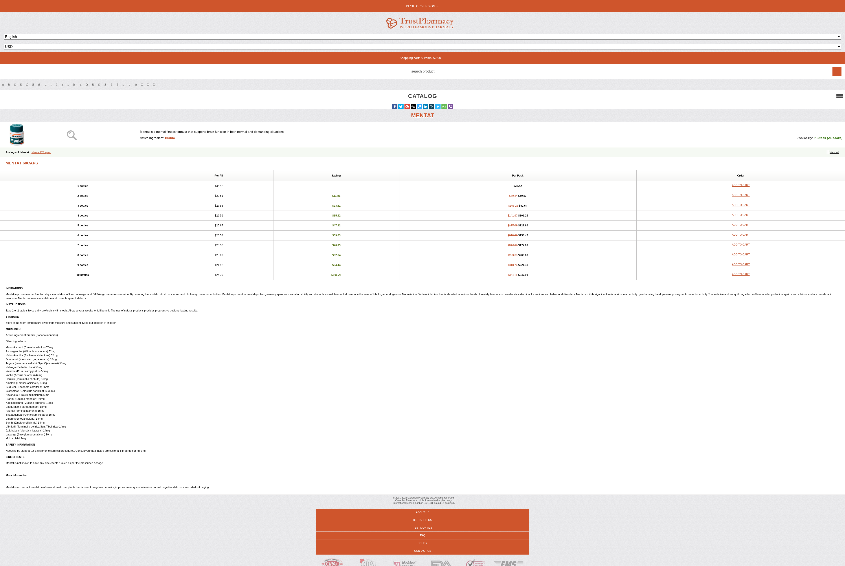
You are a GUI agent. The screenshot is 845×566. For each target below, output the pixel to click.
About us (422, 512)
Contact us (422, 550)
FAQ (422, 535)
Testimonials (422, 527)
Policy (422, 543)
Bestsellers (422, 520)
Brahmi (170, 138)
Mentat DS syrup (41, 152)
